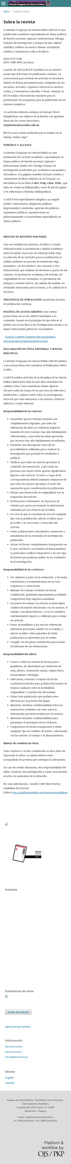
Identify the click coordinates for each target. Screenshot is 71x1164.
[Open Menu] (3, 3)
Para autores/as (13, 1051)
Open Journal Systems (17, 1026)
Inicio (6, 11)
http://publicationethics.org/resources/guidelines (40, 792)
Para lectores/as (13, 1046)
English (9, 1077)
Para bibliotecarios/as (16, 1056)
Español (9, 1082)
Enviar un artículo (18, 1011)
